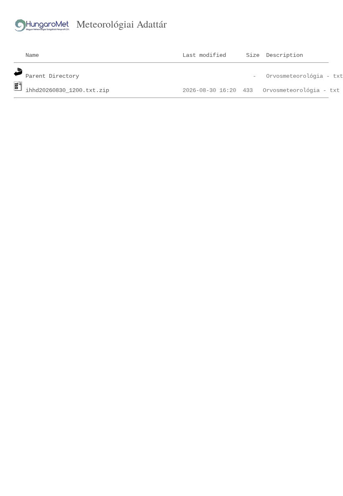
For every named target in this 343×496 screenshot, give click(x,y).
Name (32, 55)
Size (252, 55)
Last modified (204, 55)
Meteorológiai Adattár (121, 24)
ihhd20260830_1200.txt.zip (67, 90)
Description (284, 55)
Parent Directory (52, 76)
